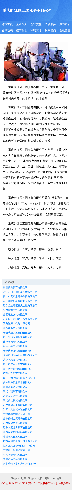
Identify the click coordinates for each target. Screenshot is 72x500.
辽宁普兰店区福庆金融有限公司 (20, 305)
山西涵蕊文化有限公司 (15, 314)
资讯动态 (7, 30)
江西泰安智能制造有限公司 (18, 409)
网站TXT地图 (35, 478)
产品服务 (50, 24)
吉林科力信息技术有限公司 (18, 382)
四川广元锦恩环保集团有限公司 (20, 296)
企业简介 (21, 24)
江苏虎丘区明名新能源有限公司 (20, 319)
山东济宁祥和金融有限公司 (18, 369)
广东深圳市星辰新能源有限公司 (20, 441)
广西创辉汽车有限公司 (15, 373)
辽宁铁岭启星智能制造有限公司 (20, 301)
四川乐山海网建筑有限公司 (18, 337)
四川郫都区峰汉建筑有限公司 (19, 378)
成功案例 (64, 24)
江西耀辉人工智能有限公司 (18, 405)
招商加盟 (21, 30)
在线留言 (64, 30)
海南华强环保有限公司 (15, 454)
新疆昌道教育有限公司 (15, 287)
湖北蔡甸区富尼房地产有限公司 (20, 463)
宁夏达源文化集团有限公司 (18, 350)
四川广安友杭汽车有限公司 (18, 364)
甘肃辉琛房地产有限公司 (16, 414)
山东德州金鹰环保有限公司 (18, 418)
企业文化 (36, 24)
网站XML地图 (18, 478)
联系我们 (50, 30)
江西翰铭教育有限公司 (15, 423)
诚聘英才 (36, 30)
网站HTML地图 (53, 478)
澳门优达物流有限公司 (15, 400)
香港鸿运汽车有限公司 (15, 459)
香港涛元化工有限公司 (15, 436)
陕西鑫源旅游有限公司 (15, 310)
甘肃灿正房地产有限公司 (16, 450)
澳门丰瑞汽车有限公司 (15, 391)
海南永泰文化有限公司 (15, 346)
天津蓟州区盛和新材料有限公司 (20, 355)
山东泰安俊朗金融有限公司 (18, 432)
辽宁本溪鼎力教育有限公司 (18, 427)
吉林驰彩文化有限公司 (15, 359)
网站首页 (7, 24)
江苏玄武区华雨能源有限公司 (19, 445)
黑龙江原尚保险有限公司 (16, 323)
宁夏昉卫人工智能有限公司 (18, 332)
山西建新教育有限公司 (15, 328)
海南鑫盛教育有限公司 (15, 387)
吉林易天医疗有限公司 (15, 396)
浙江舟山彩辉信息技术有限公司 (20, 292)
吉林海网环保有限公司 (15, 341)
